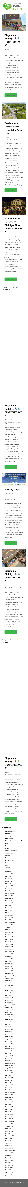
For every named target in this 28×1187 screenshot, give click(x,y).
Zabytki (7, 867)
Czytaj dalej (10, 95)
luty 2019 (8, 1082)
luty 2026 (8, 883)
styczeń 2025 (9, 915)
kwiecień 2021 (9, 1019)
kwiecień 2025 (9, 908)
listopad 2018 (9, 1090)
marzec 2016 (9, 1167)
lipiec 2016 (8, 1157)
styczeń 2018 (9, 1114)
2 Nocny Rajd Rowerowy (12, 491)
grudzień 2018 (9, 1087)
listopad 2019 (9, 1060)
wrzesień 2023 (9, 954)
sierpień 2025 (9, 898)
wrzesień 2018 (9, 1094)
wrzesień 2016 (9, 1153)
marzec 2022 (9, 992)
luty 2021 (8, 1024)
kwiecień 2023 (9, 963)
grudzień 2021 (9, 1000)
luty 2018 (8, 1111)
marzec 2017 (9, 1138)
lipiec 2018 (8, 1099)
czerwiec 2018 (9, 1102)
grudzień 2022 (9, 971)
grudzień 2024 (9, 917)
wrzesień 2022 (9, 978)
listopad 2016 (9, 1148)
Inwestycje (7, 139)
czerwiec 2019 (9, 1073)
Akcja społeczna (9, 422)
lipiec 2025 (8, 900)
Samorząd (20, 139)
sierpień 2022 (9, 980)
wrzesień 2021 (9, 1007)
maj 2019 (8, 1075)
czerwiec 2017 (9, 1131)
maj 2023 (8, 961)
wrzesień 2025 (9, 895)
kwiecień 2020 (9, 1048)
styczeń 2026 (9, 886)
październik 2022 (10, 976)
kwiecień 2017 (9, 1136)
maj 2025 (8, 905)
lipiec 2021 (8, 1012)
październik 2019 (10, 1063)
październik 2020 (10, 1034)
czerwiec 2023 (9, 958)
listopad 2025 (9, 891)
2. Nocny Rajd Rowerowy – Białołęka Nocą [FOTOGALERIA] (13, 225)
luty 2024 (8, 942)
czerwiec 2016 (9, 1160)
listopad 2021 (9, 1002)
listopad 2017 (9, 1119)
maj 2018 (8, 1104)
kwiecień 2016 (9, 1165)
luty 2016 (8, 1170)
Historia (7, 833)
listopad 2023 (9, 949)
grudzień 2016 (9, 1145)
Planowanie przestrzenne (12, 858)
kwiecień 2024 (9, 937)
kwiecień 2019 (9, 1077)
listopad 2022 (9, 973)
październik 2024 (10, 922)
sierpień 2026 (9, 871)
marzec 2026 (9, 881)
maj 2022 (8, 988)
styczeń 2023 (9, 968)
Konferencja (8, 845)
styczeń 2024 (9, 944)
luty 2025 (8, 912)
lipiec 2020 (8, 1041)
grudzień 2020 (9, 1029)
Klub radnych (13, 139)
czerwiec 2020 (9, 1043)
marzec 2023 (9, 966)
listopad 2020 (9, 1031)
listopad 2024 (9, 920)
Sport (15, 51)
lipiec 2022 (8, 983)
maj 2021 (8, 1017)
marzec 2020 (9, 1051)
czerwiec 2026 (9, 874)
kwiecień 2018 (9, 1107)
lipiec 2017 (8, 1128)
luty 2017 (8, 1141)
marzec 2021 (9, 1022)
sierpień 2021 (9, 1009)
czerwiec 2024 (9, 932)
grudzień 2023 (9, 946)
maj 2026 (8, 876)
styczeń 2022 (9, 997)
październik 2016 (10, 1150)
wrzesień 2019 (9, 1065)
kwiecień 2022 (9, 990)
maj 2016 (8, 1162)
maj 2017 (8, 1133)
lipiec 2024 (8, 929)
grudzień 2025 (9, 888)
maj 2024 (8, 934)
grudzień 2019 (9, 1058)
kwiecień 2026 (9, 878)
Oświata (7, 855)
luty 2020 (8, 1053)
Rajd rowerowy (18, 236)
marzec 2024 (9, 939)
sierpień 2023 (9, 956)
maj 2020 (8, 1046)
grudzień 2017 (9, 1116)
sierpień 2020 (9, 1039)
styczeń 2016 (9, 1172)
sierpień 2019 (9, 1068)
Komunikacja (9, 843)
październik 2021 (10, 1005)
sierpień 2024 (9, 927)
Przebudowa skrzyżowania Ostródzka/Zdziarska (13, 128)
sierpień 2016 (9, 1155)
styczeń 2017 (9, 1143)
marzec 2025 (9, 910)
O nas (7, 848)
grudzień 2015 (9, 1175)
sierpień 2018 (9, 1097)
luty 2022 (8, 995)
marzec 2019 (9, 1080)
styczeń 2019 (9, 1085)
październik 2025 (10, 893)
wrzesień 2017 (9, 1124)
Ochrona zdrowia (9, 51)
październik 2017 (10, 1121)
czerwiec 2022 (9, 985)
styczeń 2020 (9, 1056)
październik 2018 (10, 1092)
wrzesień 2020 (9, 1036)
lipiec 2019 (8, 1070)
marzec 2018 (9, 1109)
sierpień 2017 (9, 1126)
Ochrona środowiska (11, 850)
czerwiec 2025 (9, 903)
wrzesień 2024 (9, 925)
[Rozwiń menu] (24, 7)
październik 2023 (10, 951)
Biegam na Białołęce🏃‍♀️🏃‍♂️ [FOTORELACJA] (13, 40)
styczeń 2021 (9, 1026)
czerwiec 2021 (9, 1014)
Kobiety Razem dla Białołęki (13, 841)
